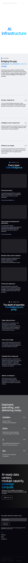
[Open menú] (23, 3)
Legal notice (3, 560)
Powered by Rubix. (6, 234)
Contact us (4, 539)
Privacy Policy (19, 527)
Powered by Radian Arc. (8, 200)
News (2, 537)
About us (3, 535)
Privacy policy (18, 560)
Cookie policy (11, 560)
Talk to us (6, 497)
